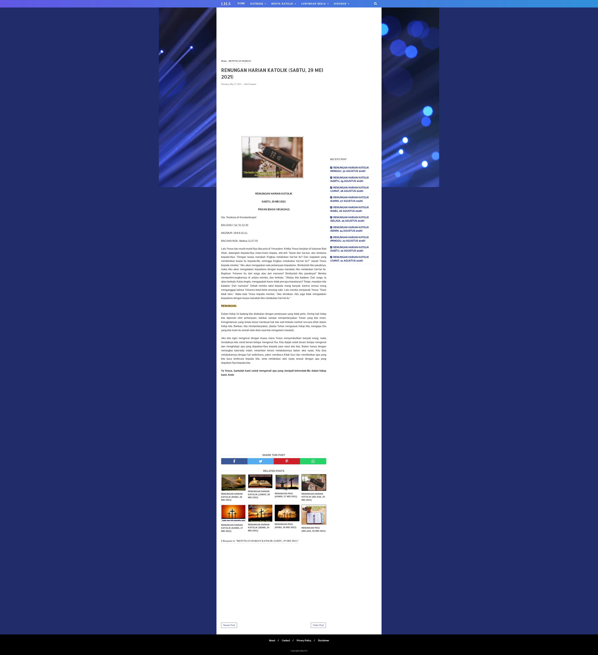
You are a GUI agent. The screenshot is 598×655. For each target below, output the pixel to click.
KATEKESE (256, 4)
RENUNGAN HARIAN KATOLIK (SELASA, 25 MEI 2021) (313, 497)
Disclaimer (323, 640)
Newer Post (229, 625)
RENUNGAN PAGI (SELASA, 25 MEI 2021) (313, 529)
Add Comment (250, 84)
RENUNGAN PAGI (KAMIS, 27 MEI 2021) (286, 495)
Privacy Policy (304, 640)
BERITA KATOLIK (282, 4)
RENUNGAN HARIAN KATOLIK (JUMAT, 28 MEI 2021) (259, 494)
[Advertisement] (299, 33)
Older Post (318, 625)
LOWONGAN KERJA (313, 4)
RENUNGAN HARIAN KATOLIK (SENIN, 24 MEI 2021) (258, 527)
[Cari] (375, 3)
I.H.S (225, 4)
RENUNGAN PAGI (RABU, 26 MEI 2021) (285, 526)
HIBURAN (340, 4)
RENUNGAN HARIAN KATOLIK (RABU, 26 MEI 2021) (232, 497)
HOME (241, 3)
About (272, 640)
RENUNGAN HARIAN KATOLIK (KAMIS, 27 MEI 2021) (232, 528)
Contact (286, 640)
